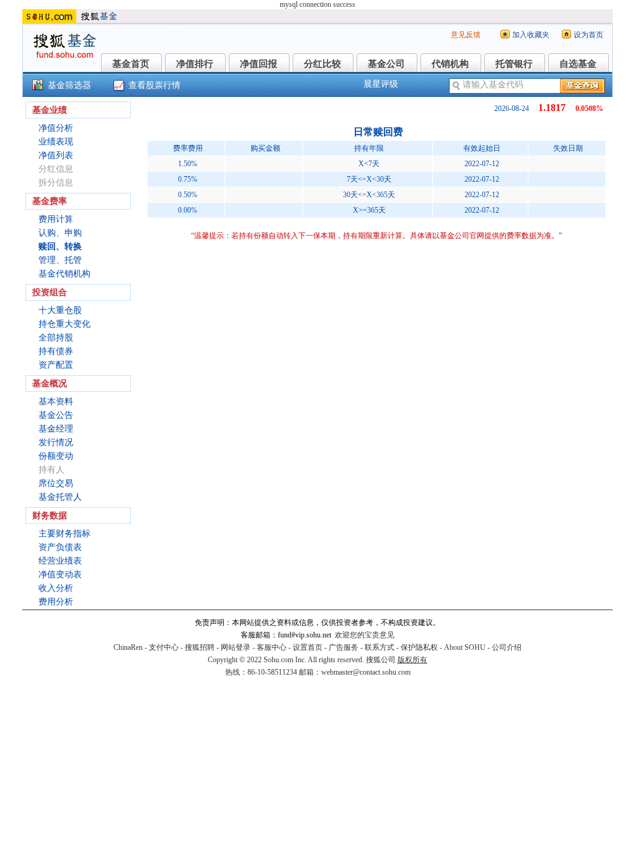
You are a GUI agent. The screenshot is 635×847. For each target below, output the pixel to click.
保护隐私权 (419, 647)
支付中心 (164, 647)
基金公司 (386, 64)
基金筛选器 (69, 85)
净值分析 (55, 128)
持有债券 (55, 351)
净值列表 (55, 155)
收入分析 (55, 588)
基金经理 (55, 428)
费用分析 (55, 601)
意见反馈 (466, 34)
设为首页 (588, 34)
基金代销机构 (64, 273)
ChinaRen (128, 647)
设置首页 (307, 647)
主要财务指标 (64, 533)
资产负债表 (60, 547)
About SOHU (465, 647)
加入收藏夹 (530, 34)
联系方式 (379, 647)
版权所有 (412, 659)
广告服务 (343, 647)
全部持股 (55, 337)
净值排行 (194, 64)
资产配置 (55, 365)
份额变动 (55, 456)
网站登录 (236, 647)
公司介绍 (507, 647)
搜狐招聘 (200, 647)
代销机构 (450, 64)
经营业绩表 (60, 560)
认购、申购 (60, 232)
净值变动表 (60, 574)
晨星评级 (380, 84)
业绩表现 (55, 141)
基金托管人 (60, 497)
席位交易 (55, 483)
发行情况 (55, 442)
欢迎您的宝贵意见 (364, 635)
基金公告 (55, 415)
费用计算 (55, 219)
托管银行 (514, 64)
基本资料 (55, 401)
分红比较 (322, 64)
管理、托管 (60, 260)
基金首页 (130, 64)
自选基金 (578, 64)
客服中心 (271, 647)
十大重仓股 (60, 310)
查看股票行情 (154, 85)
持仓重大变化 (64, 324)
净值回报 (258, 64)
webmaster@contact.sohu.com (366, 672)
